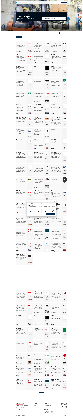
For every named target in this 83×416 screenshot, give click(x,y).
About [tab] (51, 203)
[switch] (38, 211)
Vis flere (41, 392)
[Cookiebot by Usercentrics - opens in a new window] (52, 201)
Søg (65, 18)
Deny (32, 214)
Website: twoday (65, 415)
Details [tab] (41, 203)
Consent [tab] (32, 203)
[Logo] (19, 2)
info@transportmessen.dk (48, 405)
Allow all (51, 214)
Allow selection (41, 214)
